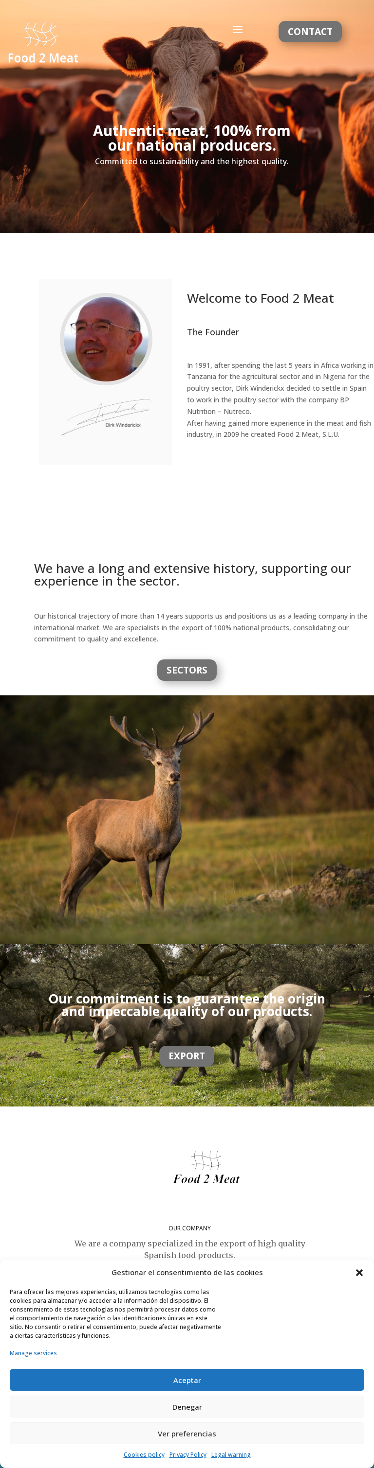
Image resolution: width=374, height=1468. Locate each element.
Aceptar (187, 1380)
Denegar (187, 1407)
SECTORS (187, 670)
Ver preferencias (187, 1433)
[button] (359, 1273)
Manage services (33, 1353)
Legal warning (231, 1455)
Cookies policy (144, 1455)
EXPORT (186, 1056)
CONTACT (310, 31)
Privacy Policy (187, 1455)
